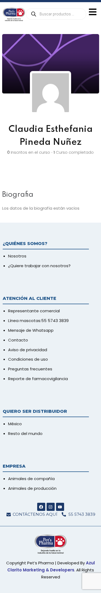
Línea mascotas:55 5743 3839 (38, 320)
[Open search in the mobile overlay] (56, 14)
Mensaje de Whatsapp (31, 330)
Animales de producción (32, 488)
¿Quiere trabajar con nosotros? (39, 266)
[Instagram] (51, 507)
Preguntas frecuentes (30, 369)
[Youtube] (60, 507)
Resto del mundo (25, 433)
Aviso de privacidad (27, 350)
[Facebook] (41, 507)
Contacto (18, 340)
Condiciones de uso (28, 359)
